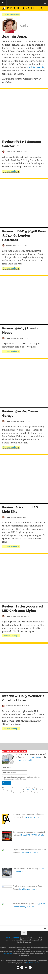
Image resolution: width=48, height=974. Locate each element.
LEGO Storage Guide (24, 760)
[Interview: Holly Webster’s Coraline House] (24, 668)
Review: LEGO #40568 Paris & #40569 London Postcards (24, 235)
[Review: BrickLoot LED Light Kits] (24, 479)
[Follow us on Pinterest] (30, 967)
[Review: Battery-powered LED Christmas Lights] (24, 578)
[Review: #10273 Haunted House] (24, 300)
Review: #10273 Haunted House (21, 330)
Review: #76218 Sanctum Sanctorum (21, 143)
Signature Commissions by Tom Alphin (29, 905)
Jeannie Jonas (10, 152)
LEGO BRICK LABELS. (29, 852)
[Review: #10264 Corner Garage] (24, 383)
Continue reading (9, 171)
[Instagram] (26, 967)
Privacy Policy (31, 790)
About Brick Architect (32, 963)
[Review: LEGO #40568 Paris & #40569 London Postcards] (24, 203)
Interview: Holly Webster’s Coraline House (23, 697)
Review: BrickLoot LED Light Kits (20, 509)
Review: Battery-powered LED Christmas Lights (22, 608)
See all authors (12, 14)
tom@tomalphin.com (28, 888)
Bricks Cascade (36, 67)
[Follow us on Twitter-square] (18, 967)
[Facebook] (22, 967)
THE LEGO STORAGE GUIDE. (32, 834)
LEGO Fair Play (7, 953)
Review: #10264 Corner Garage (20, 413)
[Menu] (45, 3)
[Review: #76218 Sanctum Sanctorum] (24, 113)
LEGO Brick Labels (32, 757)
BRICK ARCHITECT (31, 817)
